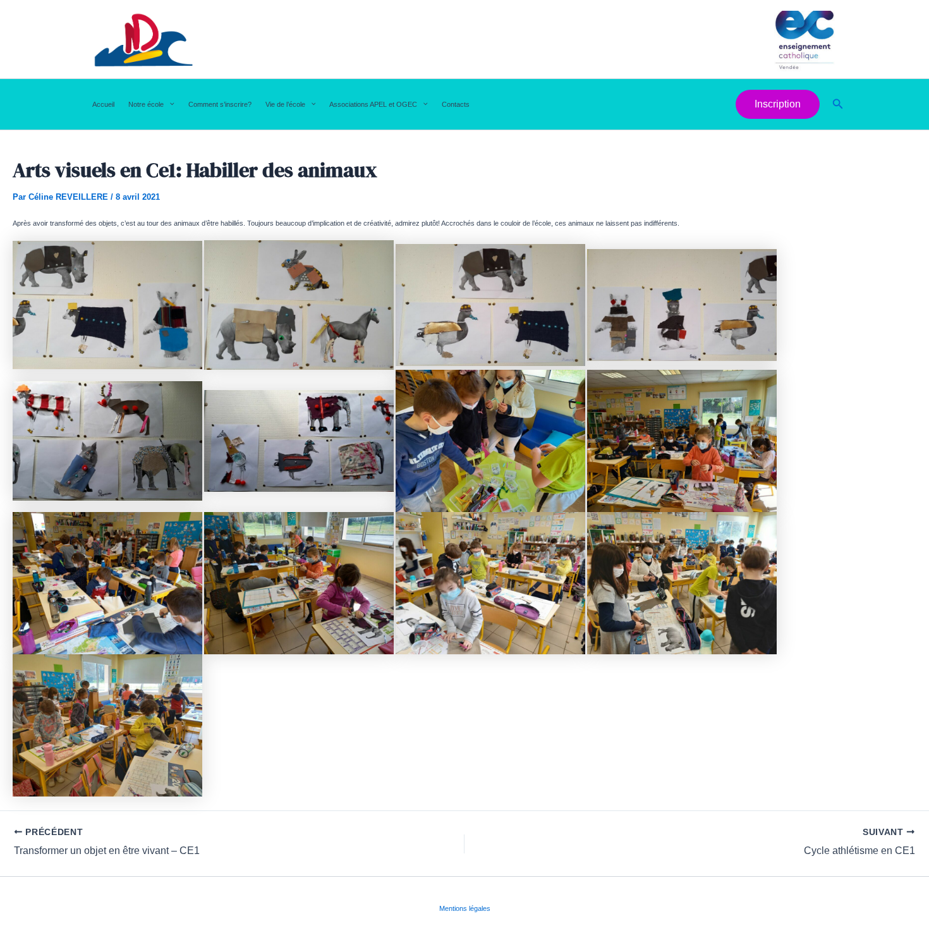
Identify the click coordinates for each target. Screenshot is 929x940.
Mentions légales (464, 908)
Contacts (456, 104)
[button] (169, 104)
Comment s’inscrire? (220, 104)
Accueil (103, 104)
